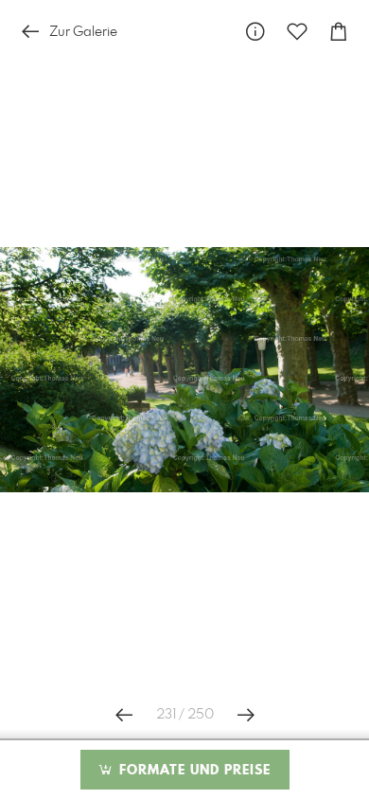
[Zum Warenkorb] (338, 31)
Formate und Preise (192, 770)
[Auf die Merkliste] (297, 31)
